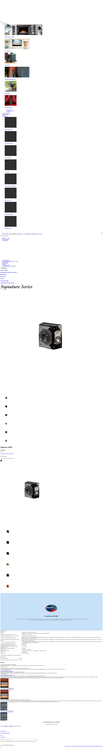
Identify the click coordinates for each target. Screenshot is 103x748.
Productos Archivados (10, 110)
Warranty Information (6, 265)
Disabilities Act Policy (99, 746)
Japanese (25, 233)
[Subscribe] (36, 739)
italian (12, 233)
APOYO (4, 115)
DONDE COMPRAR (6, 113)
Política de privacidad (82, 746)
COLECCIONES (6, 112)
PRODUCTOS (5, 23)
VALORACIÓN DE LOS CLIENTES (9, 266)
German (16, 233)
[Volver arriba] (0, 747)
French (9, 233)
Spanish (20, 233)
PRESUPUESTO (6, 262)
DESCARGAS (5, 263)
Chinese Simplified (31, 233)
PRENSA (4, 264)
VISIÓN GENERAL (6, 260)
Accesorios (9, 111)
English (5, 233)
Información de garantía (90, 746)
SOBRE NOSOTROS (3, 731)
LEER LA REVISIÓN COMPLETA (6, 671)
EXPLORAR (5, 116)
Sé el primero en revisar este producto (6, 453)
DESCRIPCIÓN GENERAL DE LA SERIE (10, 261)
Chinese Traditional (38, 233)
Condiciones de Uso (74, 746)
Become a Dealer (67, 746)
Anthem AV (9, 109)
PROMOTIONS (5, 114)
